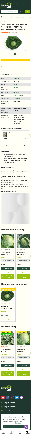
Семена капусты (20, 17)
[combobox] (9, 11)
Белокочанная (18, 95)
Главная (3, 17)
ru (22, 11)
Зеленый (16, 92)
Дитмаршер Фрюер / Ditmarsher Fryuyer (21, 253)
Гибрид (15, 84)
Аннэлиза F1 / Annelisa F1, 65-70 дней (7, 308)
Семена (10, 17)
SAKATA (16, 78)
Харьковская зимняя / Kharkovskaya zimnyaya (6, 253)
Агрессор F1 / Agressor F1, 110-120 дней (7, 350)
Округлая (16, 98)
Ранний (15, 87)
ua (20, 11)
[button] (27, 11)
